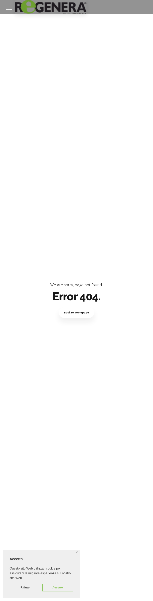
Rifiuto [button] (25, 587)
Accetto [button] (57, 587)
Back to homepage (76, 312)
